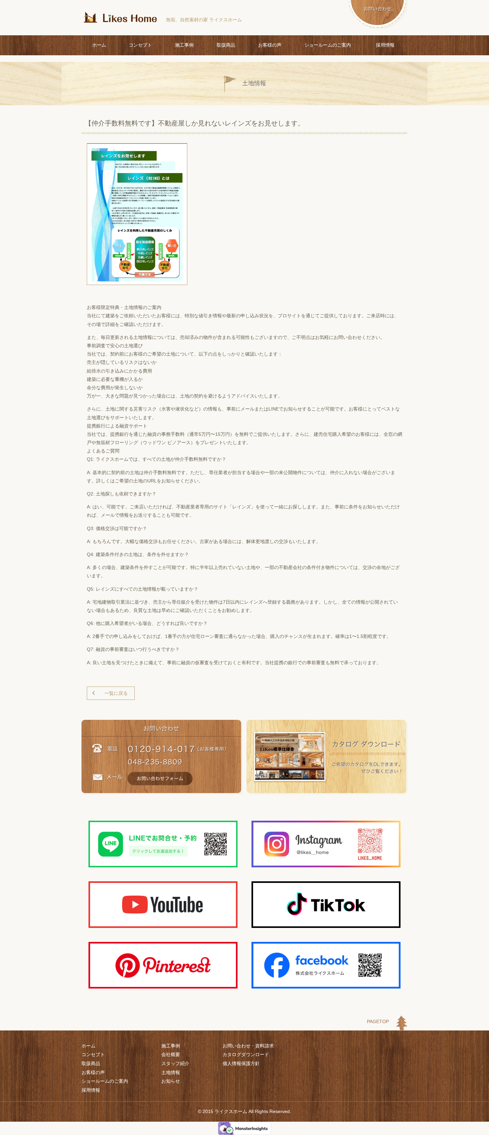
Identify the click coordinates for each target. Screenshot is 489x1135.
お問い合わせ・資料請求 (248, 1045)
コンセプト (140, 45)
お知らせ (170, 1081)
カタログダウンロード (246, 1054)
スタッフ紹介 (175, 1063)
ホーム (99, 45)
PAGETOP (378, 1021)
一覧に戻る (116, 693)
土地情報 (170, 1072)
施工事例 (184, 45)
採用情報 (385, 45)
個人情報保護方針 (241, 1063)
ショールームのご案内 (327, 45)
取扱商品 (226, 45)
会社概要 (170, 1054)
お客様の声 (269, 45)
